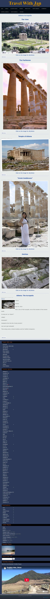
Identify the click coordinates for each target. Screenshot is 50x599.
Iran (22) (4, 437)
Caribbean (43, 8)
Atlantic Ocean (13, 8)
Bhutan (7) (5, 383)
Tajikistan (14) (6, 485)
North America (36, 8)
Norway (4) (5, 460)
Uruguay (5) (5, 495)
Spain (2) (5, 474)
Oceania (22, 11)
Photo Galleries (6, 351)
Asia (2, 8)
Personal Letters (6, 356)
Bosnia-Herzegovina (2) (8, 386)
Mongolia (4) (5, 452)
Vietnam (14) (5, 498)
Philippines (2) (6, 465)
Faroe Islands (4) (6, 416)
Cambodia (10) (6, 393)
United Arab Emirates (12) (8, 492)
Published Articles (6, 357)
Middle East (27, 8)
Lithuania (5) (5, 449)
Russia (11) (5, 470)
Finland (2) (5, 417)
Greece (3, 298)
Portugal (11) (5, 467)
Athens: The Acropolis (25, 295)
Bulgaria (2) (5, 391)
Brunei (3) (5, 389)
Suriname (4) (5, 477)
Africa (6, 8)
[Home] (25, 6)
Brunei (4, 530)
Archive (4, 364)
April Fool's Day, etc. (7, 361)
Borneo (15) (6, 384)
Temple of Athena (25, 136)
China (4, 398)
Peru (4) (4, 464)
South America (14, 11)
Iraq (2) (4, 439)
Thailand (4, 487)
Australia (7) (5, 376)
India (4, 434)
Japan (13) (5, 441)
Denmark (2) (5, 404)
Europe (21, 8)
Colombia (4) (5, 399)
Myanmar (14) (6, 455)
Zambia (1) (5, 500)
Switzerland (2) (6, 482)
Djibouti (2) (5, 406)
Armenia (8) (5, 374)
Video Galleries (6, 352)
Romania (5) (5, 469)
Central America (5, 11)
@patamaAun (46, 597)
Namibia (4, 538)
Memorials (5, 354)
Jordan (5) (5, 442)
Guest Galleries (6, 366)
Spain (4, 527)
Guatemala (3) (6, 427)
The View (25, 19)
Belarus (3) (5, 379)
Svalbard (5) (5, 479)
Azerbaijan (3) (6, 378)
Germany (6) (5, 422)
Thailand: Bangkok (7, 537)
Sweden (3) (5, 480)
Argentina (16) (6, 373)
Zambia (4, 542)
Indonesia (5, 436)
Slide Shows (5, 349)
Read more (4, 56)
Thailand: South (6, 532)
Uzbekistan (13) (6, 497)
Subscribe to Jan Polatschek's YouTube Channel (11, 564)
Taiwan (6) (5, 484)
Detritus (25, 254)
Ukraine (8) (5, 490)
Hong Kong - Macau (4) (8, 431)
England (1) (5, 411)
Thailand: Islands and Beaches (9, 533)
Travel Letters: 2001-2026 (8, 346)
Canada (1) (5, 394)
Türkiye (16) (5, 488)
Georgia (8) (5, 421)
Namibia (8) (5, 457)
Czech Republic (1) (7, 403)
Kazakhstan (5, 444)
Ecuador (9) (5, 408)
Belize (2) (5, 381)
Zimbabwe (5, 540)
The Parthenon (25, 60)
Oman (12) (5, 462)
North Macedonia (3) (7, 459)
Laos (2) (4, 446)
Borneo (4, 528)
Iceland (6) (5, 432)
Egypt (4, 409)
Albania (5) (5, 371)
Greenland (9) (6, 426)
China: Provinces (6, 535)
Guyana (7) (5, 429)
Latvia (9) (5, 447)
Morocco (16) (5, 454)
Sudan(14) (5, 475)
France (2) (5, 419)
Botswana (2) (5, 388)
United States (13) (6, 493)
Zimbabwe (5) (6, 502)
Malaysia (5, 450)
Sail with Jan (5, 347)
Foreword (5, 344)
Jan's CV (5, 362)
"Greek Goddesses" (25, 178)
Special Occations (6, 359)
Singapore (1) (5, 472)
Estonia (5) (5, 412)
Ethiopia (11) (5, 414)
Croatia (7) (5, 401)
